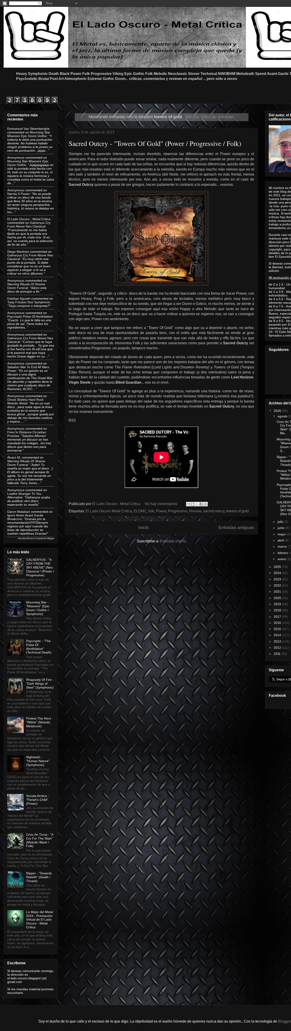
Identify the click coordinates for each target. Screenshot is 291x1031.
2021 (278, 591)
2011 (277, 654)
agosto (283, 416)
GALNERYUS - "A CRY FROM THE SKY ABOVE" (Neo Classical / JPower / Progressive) (40, 567)
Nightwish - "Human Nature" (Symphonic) (38, 761)
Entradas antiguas (236, 527)
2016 (278, 623)
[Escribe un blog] (192, 504)
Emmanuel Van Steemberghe (28, 128)
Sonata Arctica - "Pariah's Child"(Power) (37, 799)
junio (281, 528)
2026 (278, 411)
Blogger (284, 1021)
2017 (278, 616)
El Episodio (283, 256)
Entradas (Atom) (173, 541)
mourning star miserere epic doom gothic (28, 134)
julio (281, 521)
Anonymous (15, 157)
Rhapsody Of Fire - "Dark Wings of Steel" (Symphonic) (40, 683)
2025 (278, 567)
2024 (278, 573)
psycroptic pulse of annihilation (30, 316)
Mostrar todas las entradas (210, 117)
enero (282, 559)
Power (161, 511)
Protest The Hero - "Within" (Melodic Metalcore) (39, 722)
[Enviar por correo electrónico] (188, 504)
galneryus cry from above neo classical (28, 224)
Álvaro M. (14, 457)
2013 (278, 641)
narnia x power (18, 194)
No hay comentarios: (162, 504)
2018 (278, 610)
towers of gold (237, 511)
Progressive (177, 511)
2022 (278, 585)
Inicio (143, 527)
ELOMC (140, 511)
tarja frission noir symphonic (28, 302)
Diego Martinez (18, 251)
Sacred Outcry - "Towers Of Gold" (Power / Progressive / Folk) (155, 143)
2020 (278, 598)
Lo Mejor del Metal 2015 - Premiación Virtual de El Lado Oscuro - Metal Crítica (39, 919)
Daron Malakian (18, 511)
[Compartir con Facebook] (201, 504)
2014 (278, 635)
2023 (278, 579)
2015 (278, 629)
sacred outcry (213, 511)
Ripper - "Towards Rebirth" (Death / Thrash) (39, 877)
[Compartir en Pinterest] (205, 504)
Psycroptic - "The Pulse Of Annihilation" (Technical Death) (38, 646)
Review (195, 511)
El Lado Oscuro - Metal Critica (28, 219)
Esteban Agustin (18, 298)
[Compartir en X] (197, 504)
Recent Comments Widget (40, 538)
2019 (278, 604)
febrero (283, 553)
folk (151, 511)
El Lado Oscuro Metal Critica (109, 511)
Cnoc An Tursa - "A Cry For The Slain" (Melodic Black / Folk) (39, 840)
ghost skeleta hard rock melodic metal (25, 401)
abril (281, 540)
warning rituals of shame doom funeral (26, 286)
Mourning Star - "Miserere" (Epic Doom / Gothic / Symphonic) (37, 607)
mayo (282, 534)
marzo (283, 546)
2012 (278, 647)
